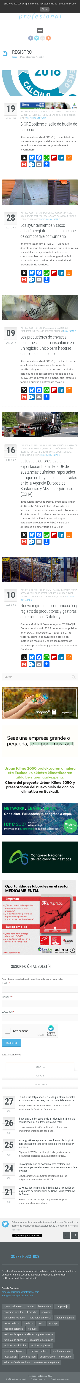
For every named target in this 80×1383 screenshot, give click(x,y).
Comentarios (40, 1084)
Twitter (36, 38)
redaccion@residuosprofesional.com (20, 1292)
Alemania (51, 328)
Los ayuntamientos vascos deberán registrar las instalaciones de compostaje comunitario (49, 231)
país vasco (61, 216)
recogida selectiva (13, 1328)
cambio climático (54, 111)
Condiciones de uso (59, 1379)
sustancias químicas (30, 455)
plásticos (28, 1323)
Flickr (42, 38)
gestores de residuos (51, 593)
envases (60, 328)
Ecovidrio (32, 1312)
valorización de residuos (17, 1362)
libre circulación (51, 448)
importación (71, 445)
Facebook (30, 38)
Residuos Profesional (35, 111)
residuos (58, 331)
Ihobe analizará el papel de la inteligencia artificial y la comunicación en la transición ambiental (47, 1120)
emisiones (36, 115)
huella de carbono (51, 115)
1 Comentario (69, 331)
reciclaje (39, 331)
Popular (40, 1075)
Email (6, 983)
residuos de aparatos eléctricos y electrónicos (28, 1334)
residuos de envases (15, 1340)
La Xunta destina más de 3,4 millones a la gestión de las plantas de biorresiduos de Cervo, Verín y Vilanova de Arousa (47, 1191)
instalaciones (49, 216)
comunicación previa (66, 590)
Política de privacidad (15, 1379)
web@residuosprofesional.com (17, 1295)
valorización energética (46, 1362)
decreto (38, 216)
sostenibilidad (28, 1356)
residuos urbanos (62, 1351)
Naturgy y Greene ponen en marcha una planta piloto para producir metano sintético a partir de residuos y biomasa (46, 1144)
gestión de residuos (30, 593)
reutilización (10, 1356)
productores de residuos (43, 596)
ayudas (30, 1306)
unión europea (47, 1356)
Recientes (40, 1067)
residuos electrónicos (41, 1340)
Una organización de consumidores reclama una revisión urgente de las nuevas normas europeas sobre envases (48, 1167)
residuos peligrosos (14, 1351)
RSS (48, 38)
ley (66, 328)
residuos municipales (15, 1345)
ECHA (48, 445)
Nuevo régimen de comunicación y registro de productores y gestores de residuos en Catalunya (49, 611)
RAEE (41, 1323)
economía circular (13, 1312)
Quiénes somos (38, 1379)
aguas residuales (13, 1306)
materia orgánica (65, 1317)
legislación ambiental (31, 448)
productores (26, 331)
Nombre (7, 997)
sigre (23, 118)
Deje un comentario (36, 118)
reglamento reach (39, 452)
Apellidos (8, 1012)
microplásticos (11, 1323)
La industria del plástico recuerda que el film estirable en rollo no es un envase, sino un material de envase (47, 1098)
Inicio (14, 57)
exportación (58, 445)
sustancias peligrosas (60, 452)
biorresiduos (52, 213)
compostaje (62, 1306)
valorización (65, 1356)
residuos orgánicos (30, 219)
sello (72, 115)
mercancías (67, 448)
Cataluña (51, 590)
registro (65, 115)
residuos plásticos (38, 1351)
